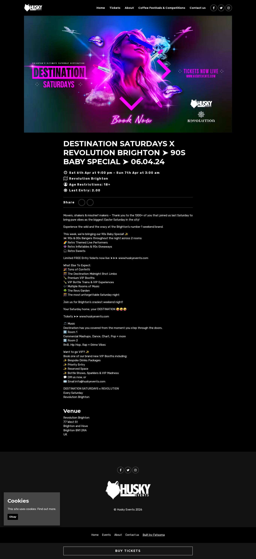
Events (106, 535)
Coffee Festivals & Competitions (161, 8)
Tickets (114, 8)
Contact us (198, 8)
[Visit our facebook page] (213, 8)
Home (101, 8)
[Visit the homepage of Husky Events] (33, 8)
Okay (12, 516)
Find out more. (46, 509)
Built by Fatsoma (154, 535)
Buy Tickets (128, 551)
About (129, 8)
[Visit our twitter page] (221, 8)
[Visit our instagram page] (228, 8)
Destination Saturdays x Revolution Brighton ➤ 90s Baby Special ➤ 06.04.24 (124, 152)
